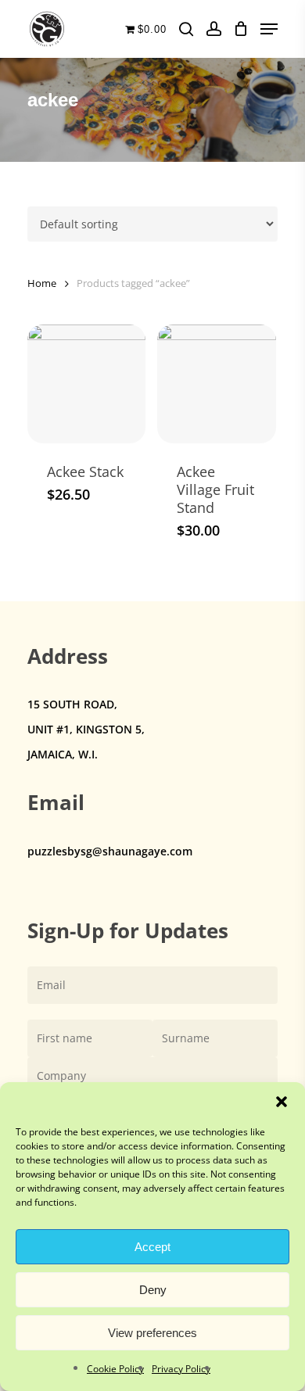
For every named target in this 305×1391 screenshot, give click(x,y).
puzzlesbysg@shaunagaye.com (109, 851)
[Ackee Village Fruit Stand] (216, 383)
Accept (152, 1246)
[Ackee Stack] (86, 383)
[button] (281, 1102)
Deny (153, 1289)
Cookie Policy (115, 1368)
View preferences (152, 1332)
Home (41, 283)
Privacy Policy (181, 1368)
